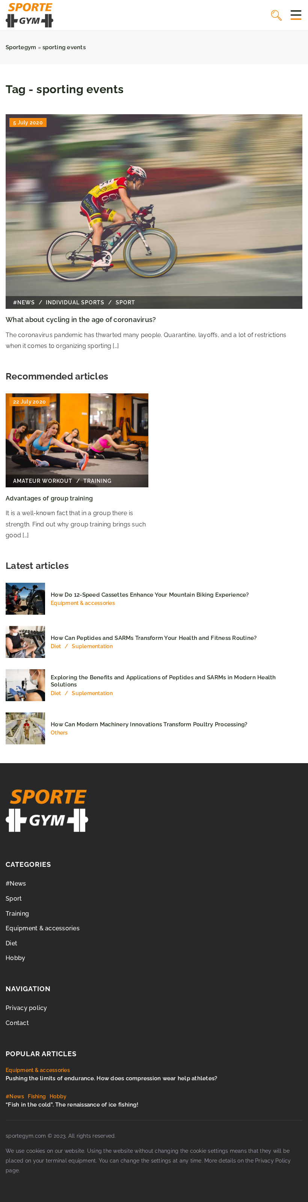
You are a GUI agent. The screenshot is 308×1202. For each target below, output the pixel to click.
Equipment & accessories (43, 928)
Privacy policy (26, 1007)
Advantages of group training (49, 498)
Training (17, 913)
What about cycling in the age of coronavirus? (81, 320)
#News (16, 883)
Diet (11, 943)
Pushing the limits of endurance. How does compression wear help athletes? (111, 1078)
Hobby (15, 958)
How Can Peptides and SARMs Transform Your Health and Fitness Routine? (154, 638)
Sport (14, 898)
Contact (17, 1023)
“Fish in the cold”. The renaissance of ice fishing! (72, 1104)
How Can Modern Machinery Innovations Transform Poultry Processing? (149, 724)
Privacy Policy (273, 1161)
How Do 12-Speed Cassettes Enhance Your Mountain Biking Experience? (150, 594)
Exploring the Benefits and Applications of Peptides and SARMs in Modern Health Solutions (163, 681)
